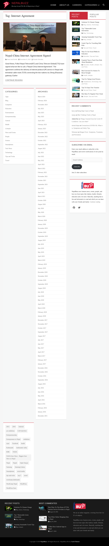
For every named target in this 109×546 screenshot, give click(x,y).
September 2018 (43, 284)
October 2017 (42, 328)
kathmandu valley (21, 448)
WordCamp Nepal (11, 484)
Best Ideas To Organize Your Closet (92, 94)
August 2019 (42, 240)
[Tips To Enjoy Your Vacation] (76, 89)
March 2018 (41, 308)
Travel (7, 160)
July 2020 (41, 208)
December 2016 (42, 368)
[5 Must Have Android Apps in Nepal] (43, 528)
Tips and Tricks (10, 156)
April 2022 (41, 164)
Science (7, 140)
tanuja (73, 115)
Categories (91, 5)
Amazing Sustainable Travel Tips (92, 37)
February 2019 (42, 264)
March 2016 (41, 404)
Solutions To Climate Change (90, 22)
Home (53, 5)
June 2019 (41, 248)
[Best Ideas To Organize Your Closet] (76, 95)
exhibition (26, 439)
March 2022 (41, 168)
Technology (8, 152)
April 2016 (41, 400)
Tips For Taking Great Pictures (91, 79)
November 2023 (43, 104)
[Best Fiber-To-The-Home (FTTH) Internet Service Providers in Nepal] (43, 508)
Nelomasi (74, 132)
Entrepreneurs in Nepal (13, 439)
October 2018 (42, 280)
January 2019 (42, 268)
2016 (13, 426)
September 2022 (43, 144)
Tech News (8, 148)
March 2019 (41, 260)
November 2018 (43, 276)
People (7, 136)
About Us (64, 5)
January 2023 (42, 128)
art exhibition (10, 431)
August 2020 (42, 204)
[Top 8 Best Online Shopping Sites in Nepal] (43, 518)
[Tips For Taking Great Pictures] (76, 80)
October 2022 (42, 140)
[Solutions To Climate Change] (76, 23)
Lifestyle (8, 128)
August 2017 (42, 336)
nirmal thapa (75, 125)
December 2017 (42, 320)
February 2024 (42, 100)
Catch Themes (75, 541)
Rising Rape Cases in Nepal (85, 111)
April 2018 (41, 304)
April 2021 (41, 192)
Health (7, 124)
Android (21, 426)
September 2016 (43, 380)
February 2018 (42, 312)
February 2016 (42, 408)
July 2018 (41, 292)
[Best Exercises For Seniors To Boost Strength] (76, 72)
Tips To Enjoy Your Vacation (90, 87)
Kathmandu (9, 448)
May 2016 (41, 396)
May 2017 (41, 348)
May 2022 (41, 160)
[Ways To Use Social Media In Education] (76, 53)
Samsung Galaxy (20, 467)
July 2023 (41, 108)
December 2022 (42, 132)
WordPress (23, 484)
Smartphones (9, 144)
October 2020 (42, 200)
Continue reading (95, 202)
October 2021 (42, 180)
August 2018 (42, 288)
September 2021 (43, 184)
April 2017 (41, 352)
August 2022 (42, 148)
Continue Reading (14, 80)
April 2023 (41, 120)
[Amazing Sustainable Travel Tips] (76, 38)
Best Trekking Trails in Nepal (87, 115)
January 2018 (42, 316)
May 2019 (41, 252)
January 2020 (42, 224)
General (7, 120)
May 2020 (41, 212)
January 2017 (42, 364)
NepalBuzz (20, 3)
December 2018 (42, 272)
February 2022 (42, 172)
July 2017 (41, 340)
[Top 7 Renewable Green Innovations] (76, 29)
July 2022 (41, 152)
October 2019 (42, 232)
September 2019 (43, 236)
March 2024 (41, 96)
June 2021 (41, 188)
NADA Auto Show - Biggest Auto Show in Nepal (16, 457)
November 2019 (43, 228)
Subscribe (77, 166)
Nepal (8, 463)
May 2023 (41, 116)
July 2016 (41, 388)
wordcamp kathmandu (13, 480)
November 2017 (43, 324)
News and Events (12, 59)
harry (73, 111)
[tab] (79, 15)
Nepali (15, 463)
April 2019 (41, 256)
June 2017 (41, 344)
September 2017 (43, 332)
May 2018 (41, 300)
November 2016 (43, 372)
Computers (8, 104)
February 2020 (42, 220)
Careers (77, 5)
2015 (7, 426)
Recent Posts (76, 16)
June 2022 (41, 156)
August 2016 (42, 384)
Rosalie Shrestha (38, 59)
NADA (15, 452)
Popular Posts (94, 16)
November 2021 (43, 176)
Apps (6, 96)
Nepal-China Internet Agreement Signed (28, 55)
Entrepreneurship (10, 116)
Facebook (15, 443)
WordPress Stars (11, 488)
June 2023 (41, 112)
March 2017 (41, 356)
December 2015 (42, 416)
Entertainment (9, 112)
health (23, 443)
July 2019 (41, 244)
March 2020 (41, 216)
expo (7, 443)
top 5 (19, 475)
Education (8, 108)
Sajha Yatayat (24, 463)
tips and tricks (10, 475)
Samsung (9, 467)
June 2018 (41, 296)
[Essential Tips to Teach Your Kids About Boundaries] (76, 61)
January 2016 (42, 412)
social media (21, 471)
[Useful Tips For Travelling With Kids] (76, 44)
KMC (8, 452)
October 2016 (42, 376)
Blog (6, 100)
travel (25, 475)
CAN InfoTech (22, 431)
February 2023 (42, 124)
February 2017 (42, 360)
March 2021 (41, 196)
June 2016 (41, 392)
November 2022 (43, 136)
